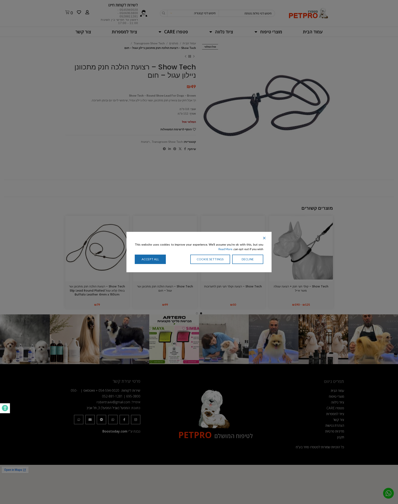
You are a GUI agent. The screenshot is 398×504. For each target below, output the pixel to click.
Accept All (150, 259)
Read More (225, 249)
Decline (248, 259)
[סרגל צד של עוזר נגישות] (5, 408)
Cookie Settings (210, 259)
